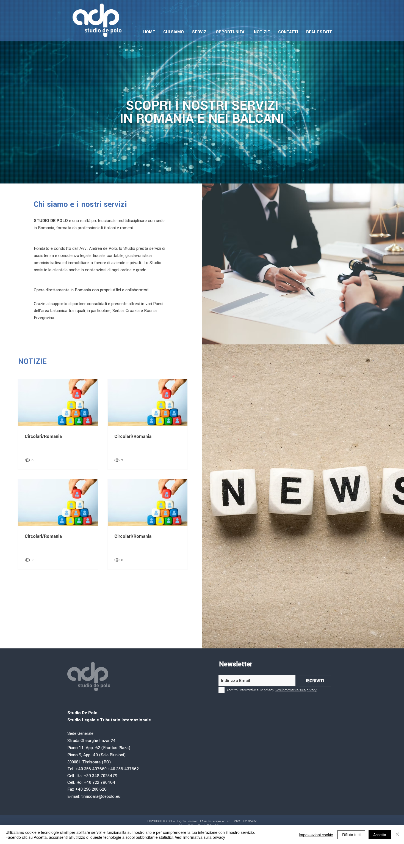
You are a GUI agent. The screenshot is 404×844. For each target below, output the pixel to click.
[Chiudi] (397, 835)
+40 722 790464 (99, 782)
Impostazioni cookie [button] (316, 834)
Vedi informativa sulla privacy (200, 837)
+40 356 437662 (123, 769)
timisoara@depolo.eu (100, 796)
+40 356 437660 (91, 769)
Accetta (379, 834)
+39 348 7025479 (101, 776)
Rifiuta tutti (351, 834)
